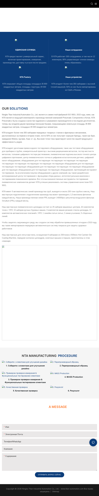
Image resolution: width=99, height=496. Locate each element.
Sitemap (55, 491)
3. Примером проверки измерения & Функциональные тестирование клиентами (25, 381)
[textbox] (49, 187)
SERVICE (57, 23)
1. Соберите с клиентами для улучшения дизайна (25, 367)
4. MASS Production (74, 377)
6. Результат (73, 391)
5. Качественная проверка (25, 391)
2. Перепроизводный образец (74, 366)
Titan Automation (43, 23)
